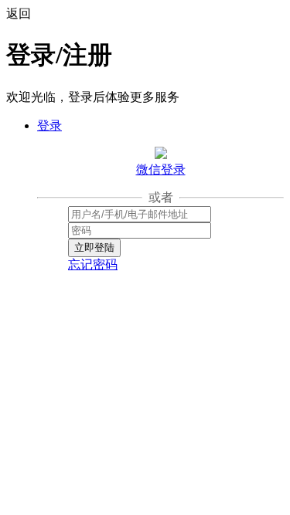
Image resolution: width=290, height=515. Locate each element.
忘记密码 (93, 264)
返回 (18, 13)
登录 (49, 125)
